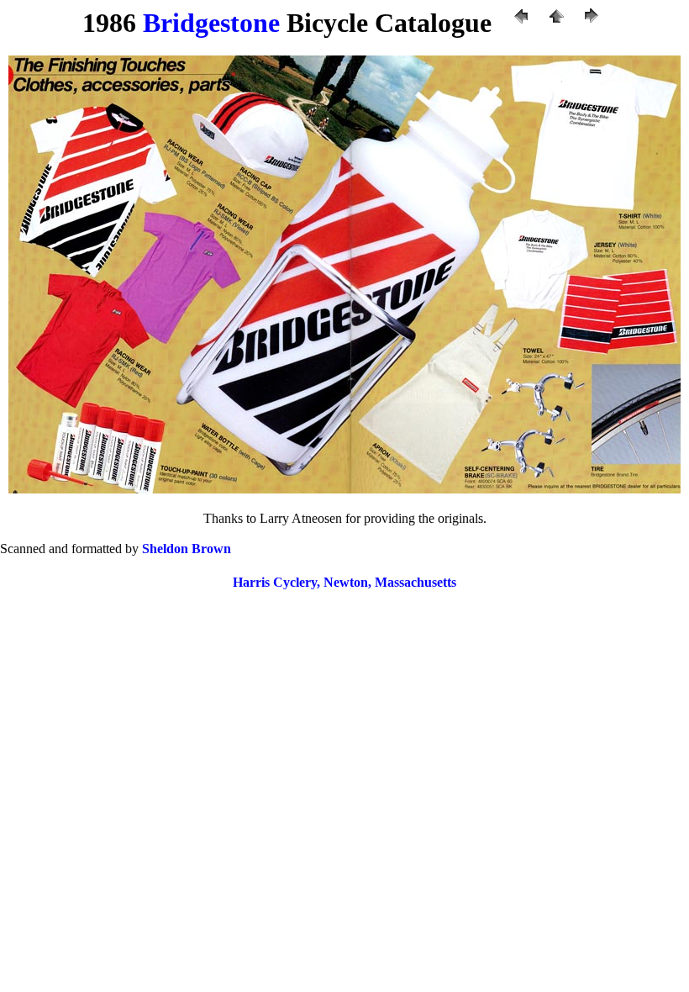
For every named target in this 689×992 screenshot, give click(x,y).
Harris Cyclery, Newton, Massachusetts (344, 582)
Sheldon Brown (186, 548)
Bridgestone (211, 23)
